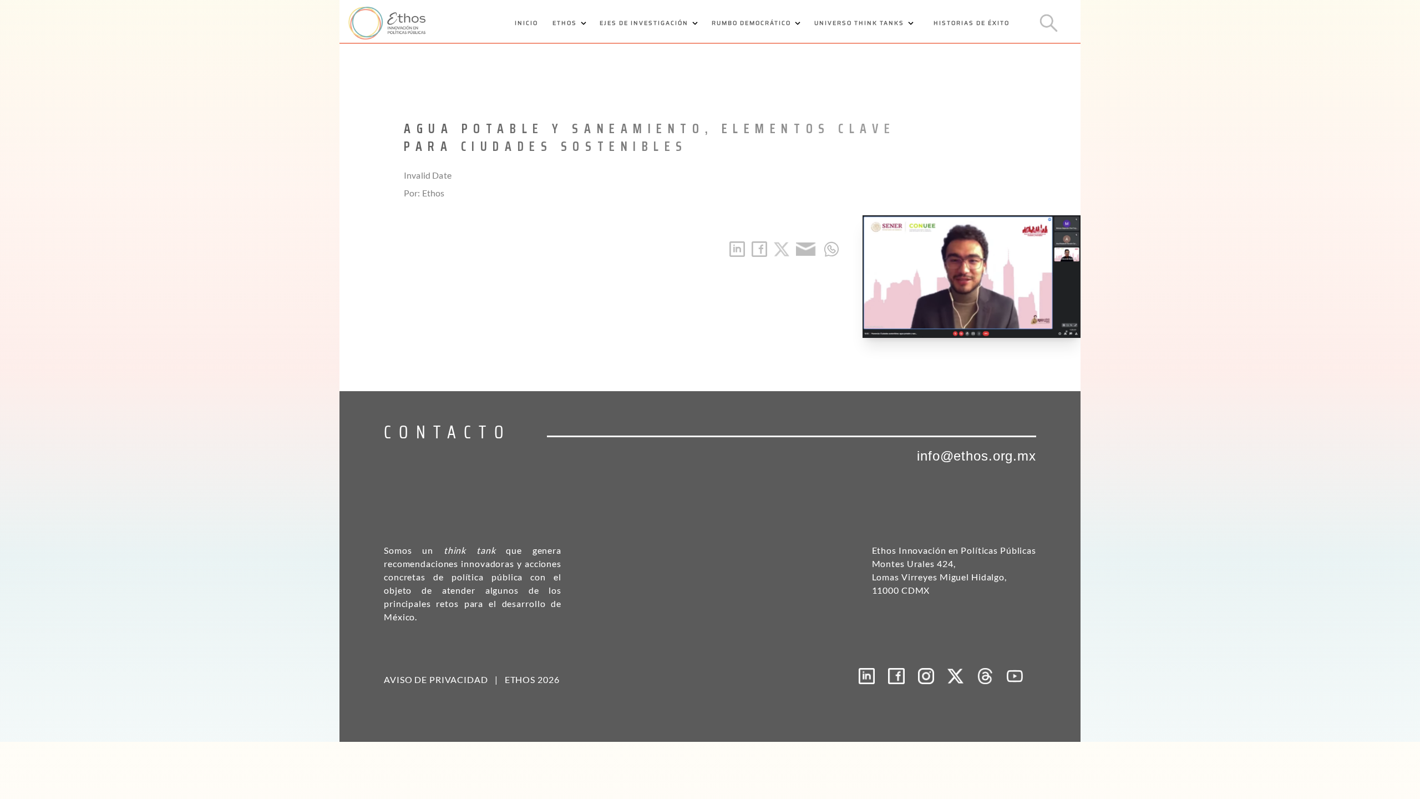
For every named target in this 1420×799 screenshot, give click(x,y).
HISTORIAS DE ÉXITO (972, 23)
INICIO (526, 23)
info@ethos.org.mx (976, 455)
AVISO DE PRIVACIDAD (436, 679)
